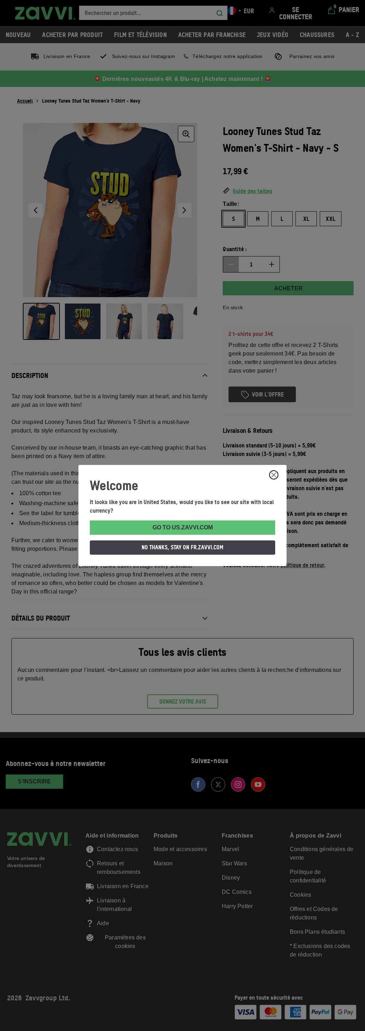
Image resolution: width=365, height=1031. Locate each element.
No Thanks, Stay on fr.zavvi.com (182, 547)
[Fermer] (273, 475)
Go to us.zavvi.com (183, 527)
